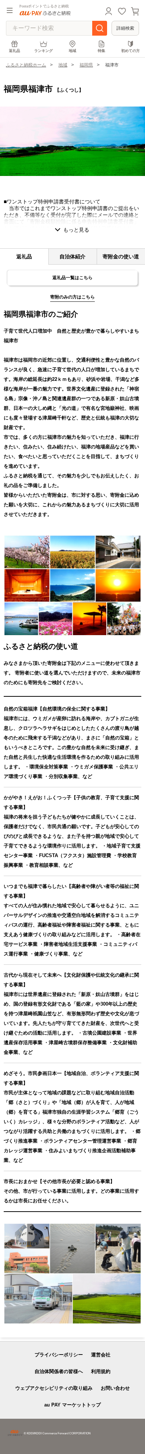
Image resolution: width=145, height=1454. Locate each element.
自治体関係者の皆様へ (59, 1371)
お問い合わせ (115, 1388)
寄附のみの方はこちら (72, 297)
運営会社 (100, 1354)
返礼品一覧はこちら (72, 277)
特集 (101, 51)
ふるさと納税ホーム (26, 65)
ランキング (43, 51)
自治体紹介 (72, 256)
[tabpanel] (72, 141)
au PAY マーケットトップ (72, 1405)
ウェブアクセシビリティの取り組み (54, 1388)
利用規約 (100, 1371)
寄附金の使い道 (121, 256)
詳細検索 (125, 28)
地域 (72, 51)
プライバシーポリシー (59, 1354)
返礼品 (14, 51)
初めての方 (130, 51)
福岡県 (86, 65)
